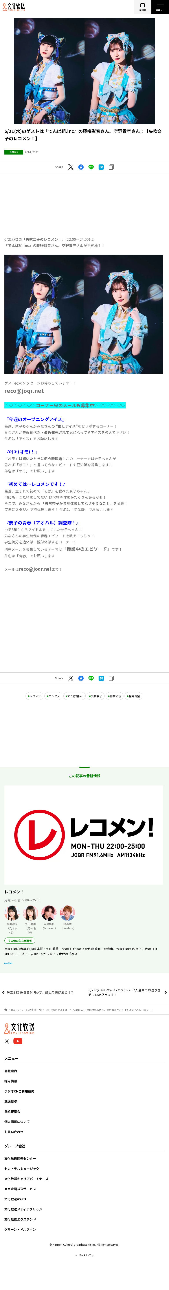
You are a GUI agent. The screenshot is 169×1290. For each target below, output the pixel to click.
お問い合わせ (13, 1132)
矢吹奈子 (96, 696)
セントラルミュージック (21, 1168)
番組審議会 (12, 1111)
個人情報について (17, 1121)
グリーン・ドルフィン (20, 1229)
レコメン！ (14, 892)
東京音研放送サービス (20, 1189)
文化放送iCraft (15, 1199)
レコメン (35, 696)
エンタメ (54, 696)
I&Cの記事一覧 (33, 1009)
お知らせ (13, 152)
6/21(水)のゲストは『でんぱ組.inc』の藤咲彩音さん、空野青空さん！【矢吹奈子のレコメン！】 (100, 1009)
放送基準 (10, 1101)
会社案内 (10, 1071)
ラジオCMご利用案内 (19, 1091)
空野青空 (134, 696)
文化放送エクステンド (20, 1219)
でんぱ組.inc (75, 696)
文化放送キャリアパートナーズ (26, 1178)
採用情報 (10, 1081)
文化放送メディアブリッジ (23, 1209)
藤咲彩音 (115, 696)
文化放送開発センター (20, 1158)
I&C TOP (16, 1009)
